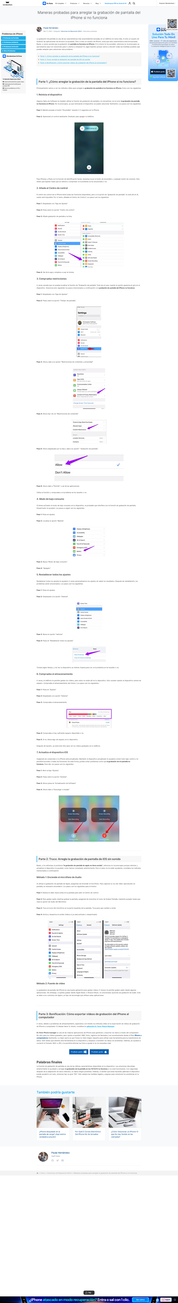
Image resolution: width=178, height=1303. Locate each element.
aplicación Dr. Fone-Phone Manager (100, 1026)
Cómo (42, 1173)
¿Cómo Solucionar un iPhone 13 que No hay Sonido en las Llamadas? (124, 1134)
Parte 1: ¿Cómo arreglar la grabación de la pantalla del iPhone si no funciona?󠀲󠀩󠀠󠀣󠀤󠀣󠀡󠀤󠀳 (70, 56)
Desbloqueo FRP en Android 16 (115, 3)
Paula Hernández (50, 28)
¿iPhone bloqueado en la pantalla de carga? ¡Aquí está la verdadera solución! (52, 1134)
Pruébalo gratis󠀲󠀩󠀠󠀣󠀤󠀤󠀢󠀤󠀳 (97, 1052)
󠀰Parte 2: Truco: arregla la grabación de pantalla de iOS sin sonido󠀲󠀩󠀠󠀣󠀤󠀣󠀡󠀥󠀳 (65, 59)
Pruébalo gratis (77, 1052)
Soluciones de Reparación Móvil (71, 31)
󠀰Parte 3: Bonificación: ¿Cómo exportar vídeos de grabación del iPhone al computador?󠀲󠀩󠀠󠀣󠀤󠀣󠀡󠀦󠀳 (73, 63)
